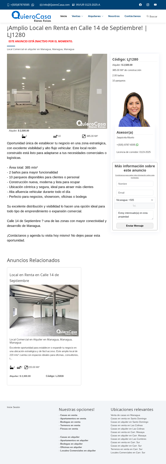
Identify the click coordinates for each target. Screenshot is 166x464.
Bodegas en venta (70, 422)
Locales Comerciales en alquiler (78, 450)
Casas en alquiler (69, 437)
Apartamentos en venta (73, 418)
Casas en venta (68, 415)
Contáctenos (132, 16)
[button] (14, 91)
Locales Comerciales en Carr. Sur (128, 452)
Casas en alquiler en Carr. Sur (126, 445)
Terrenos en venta (70, 425)
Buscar (153, 16)
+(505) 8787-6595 (126, 144)
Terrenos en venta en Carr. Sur (126, 449)
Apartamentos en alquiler (74, 440)
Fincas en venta (69, 428)
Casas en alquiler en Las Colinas (127, 428)
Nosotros (114, 16)
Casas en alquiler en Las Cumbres (128, 439)
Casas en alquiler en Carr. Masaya (128, 435)
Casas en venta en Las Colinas (127, 425)
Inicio (63, 16)
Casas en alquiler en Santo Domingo (129, 422)
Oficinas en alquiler (71, 447)
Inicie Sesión (13, 407)
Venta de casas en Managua (125, 415)
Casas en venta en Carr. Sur (125, 442)
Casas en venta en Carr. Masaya (127, 432)
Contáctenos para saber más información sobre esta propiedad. (134, 176)
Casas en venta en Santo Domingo (129, 418)
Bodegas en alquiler (71, 443)
